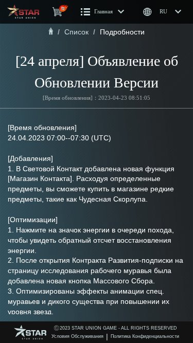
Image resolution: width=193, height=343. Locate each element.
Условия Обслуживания (77, 336)
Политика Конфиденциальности (145, 336)
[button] (103, 11)
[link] (51, 32)
